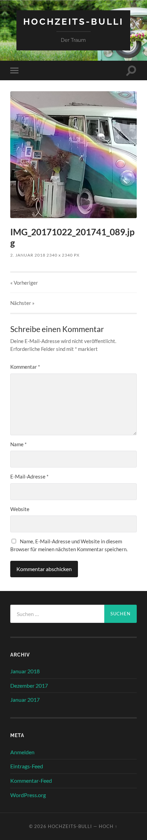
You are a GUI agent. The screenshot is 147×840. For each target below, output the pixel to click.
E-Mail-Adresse (29, 476)
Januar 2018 (25, 671)
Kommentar (25, 367)
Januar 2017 (25, 699)
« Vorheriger (24, 283)
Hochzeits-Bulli (73, 21)
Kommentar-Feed (31, 780)
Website (19, 509)
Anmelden (22, 752)
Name (18, 444)
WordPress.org (28, 795)
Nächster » (22, 303)
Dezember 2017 (29, 685)
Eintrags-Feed (26, 766)
